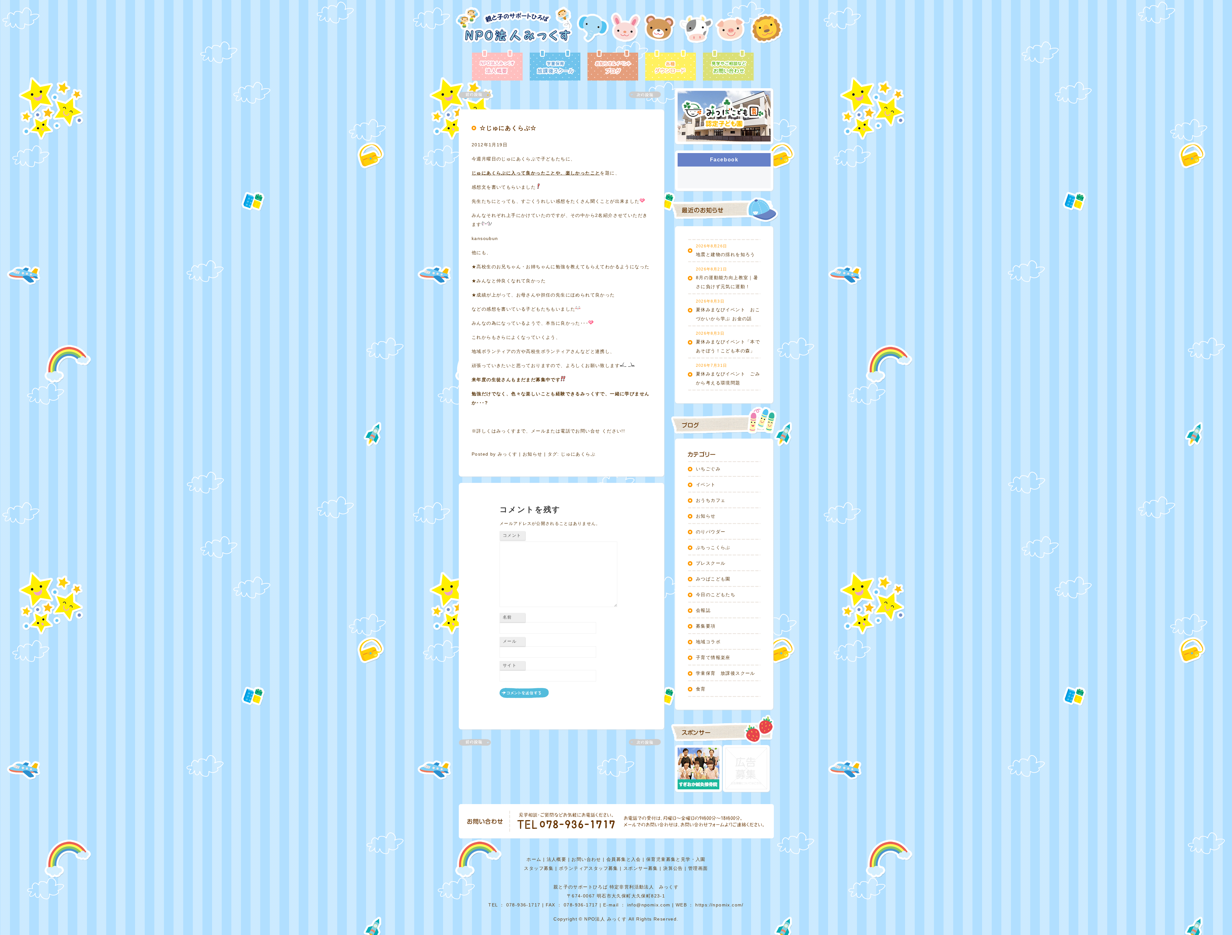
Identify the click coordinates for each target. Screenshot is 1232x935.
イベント (706, 484)
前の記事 (479, 94)
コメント (512, 535)
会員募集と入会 (623, 859)
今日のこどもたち (715, 594)
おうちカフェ (710, 500)
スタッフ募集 (538, 868)
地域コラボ (708, 641)
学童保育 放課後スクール (725, 673)
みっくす (508, 454)
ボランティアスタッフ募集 (588, 868)
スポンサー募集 (640, 868)
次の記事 (641, 94)
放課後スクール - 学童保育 (555, 66)
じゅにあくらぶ (578, 454)
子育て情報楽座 (713, 657)
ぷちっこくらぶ (713, 547)
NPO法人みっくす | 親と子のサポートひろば (514, 28)
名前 (507, 617)
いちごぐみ (708, 468)
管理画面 (698, 868)
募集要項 (706, 626)
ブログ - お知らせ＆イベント (612, 66)
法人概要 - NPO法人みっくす (497, 66)
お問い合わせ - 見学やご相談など (728, 66)
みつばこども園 (713, 578)
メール (510, 641)
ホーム (533, 859)
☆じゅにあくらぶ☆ (508, 128)
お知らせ (533, 454)
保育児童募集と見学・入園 (676, 859)
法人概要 (557, 859)
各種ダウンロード (670, 66)
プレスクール (710, 563)
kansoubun (485, 238)
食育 (701, 688)
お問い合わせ (586, 859)
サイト (510, 665)
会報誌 (703, 610)
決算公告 (673, 868)
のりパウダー (710, 531)
